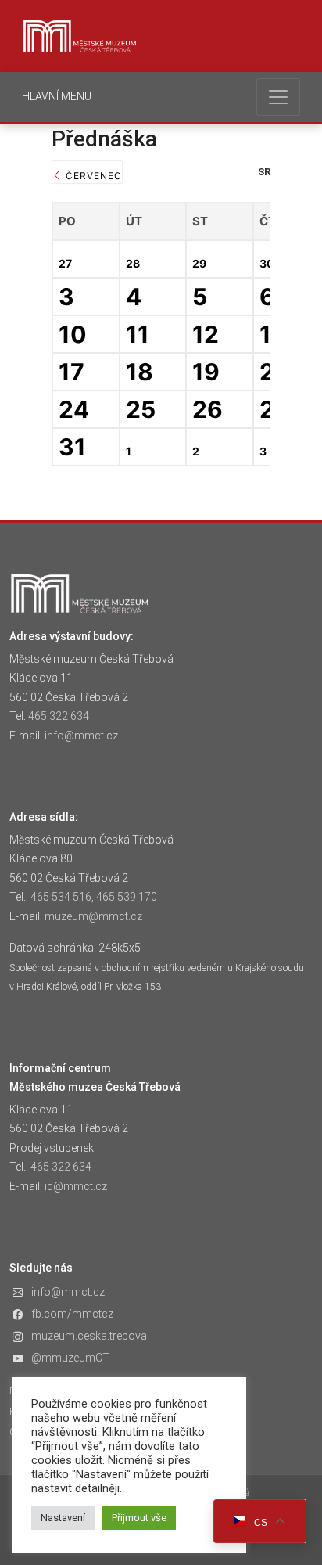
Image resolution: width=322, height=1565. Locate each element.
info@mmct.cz (81, 735)
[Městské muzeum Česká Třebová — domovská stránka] (80, 36)
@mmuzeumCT (70, 1357)
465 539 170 (126, 896)
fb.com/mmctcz (72, 1314)
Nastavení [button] (63, 1518)
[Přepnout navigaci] (278, 97)
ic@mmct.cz (76, 1186)
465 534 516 (60, 896)
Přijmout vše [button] (139, 1518)
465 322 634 (58, 716)
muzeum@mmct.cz (93, 916)
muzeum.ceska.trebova (89, 1335)
